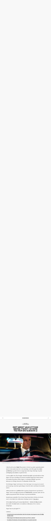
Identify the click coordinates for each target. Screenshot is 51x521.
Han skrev (36, 499)
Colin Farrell (28, 492)
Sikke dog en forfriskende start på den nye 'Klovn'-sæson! (21, 517)
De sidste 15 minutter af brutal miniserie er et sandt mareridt (22, 519)
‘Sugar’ (18, 467)
